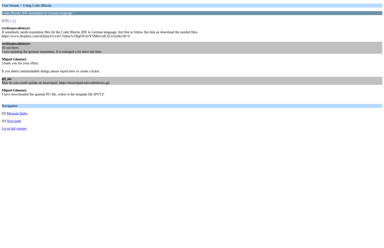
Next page (14, 121)
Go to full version (14, 128)
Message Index (17, 113)
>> (14, 20)
